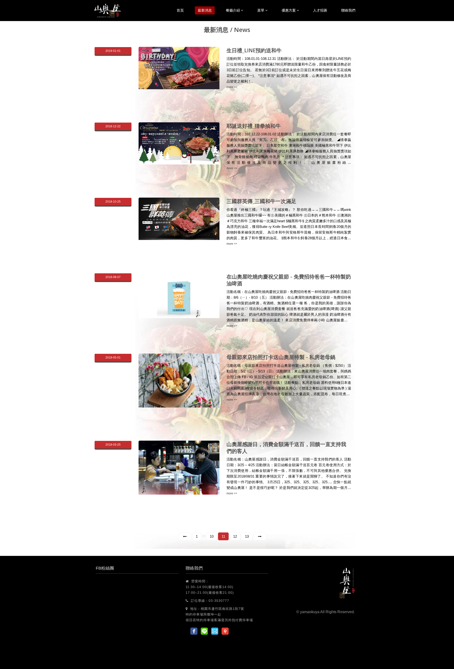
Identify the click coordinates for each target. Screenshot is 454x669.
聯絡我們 (348, 10)
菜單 (261, 10)
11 (223, 536)
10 (212, 536)
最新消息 (205, 10)
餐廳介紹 (233, 10)
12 (235, 536)
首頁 (180, 10)
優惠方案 (289, 10)
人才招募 (320, 10)
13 (247, 536)
